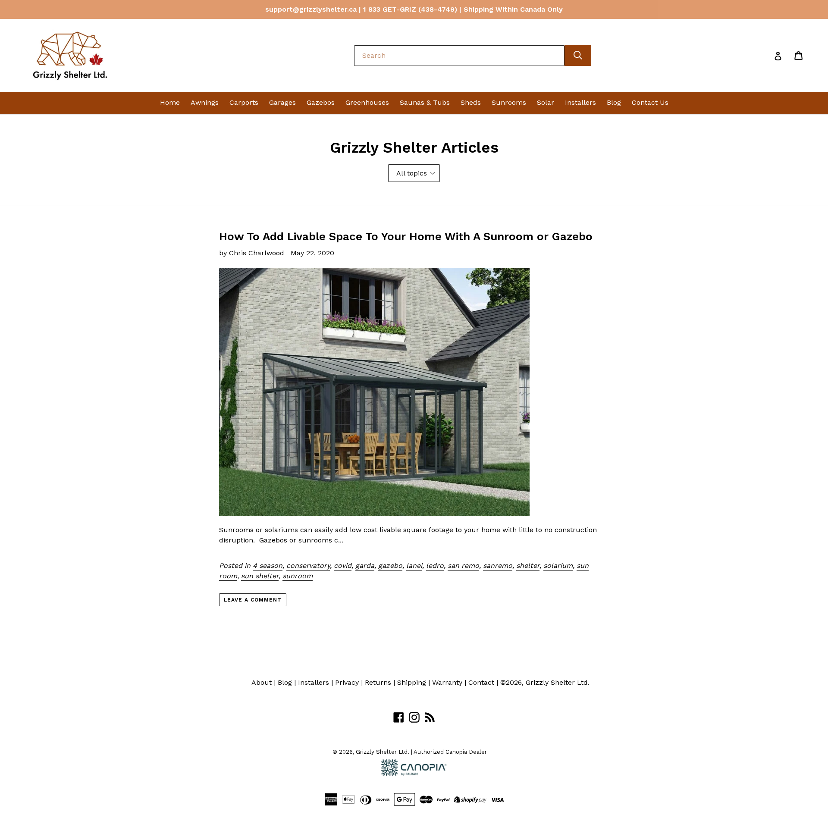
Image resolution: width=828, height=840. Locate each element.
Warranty (447, 682)
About (261, 682)
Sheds (471, 102)
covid (342, 565)
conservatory (308, 565)
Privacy (347, 682)
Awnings (205, 102)
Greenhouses (367, 102)
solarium (558, 565)
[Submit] (578, 55)
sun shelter (260, 576)
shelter (527, 565)
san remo (463, 565)
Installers (580, 102)
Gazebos (321, 102)
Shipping (411, 682)
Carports (243, 102)
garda (364, 565)
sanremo (497, 565)
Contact (481, 682)
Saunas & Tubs (425, 102)
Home (170, 102)
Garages (282, 102)
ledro (435, 565)
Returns (378, 682)
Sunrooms (509, 102)
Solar (545, 102)
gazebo (390, 565)
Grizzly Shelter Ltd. (558, 682)
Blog (614, 102)
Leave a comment (252, 600)
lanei (414, 565)
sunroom (297, 576)
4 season (267, 565)
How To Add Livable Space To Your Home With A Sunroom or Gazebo (406, 236)
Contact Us (650, 102)
